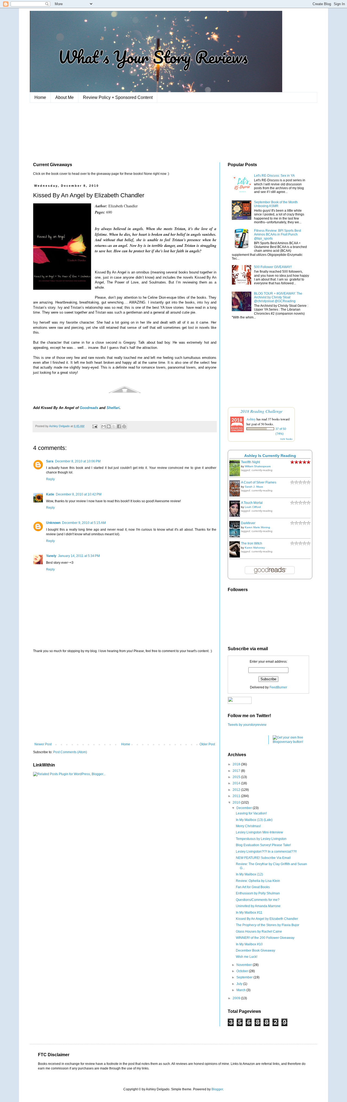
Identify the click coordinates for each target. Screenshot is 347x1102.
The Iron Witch (251, 543)
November (244, 965)
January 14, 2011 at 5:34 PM (79, 556)
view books (286, 439)
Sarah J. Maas (254, 486)
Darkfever (248, 523)
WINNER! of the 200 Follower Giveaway (265, 938)
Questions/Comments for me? (257, 900)
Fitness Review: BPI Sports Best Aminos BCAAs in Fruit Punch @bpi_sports (277, 234)
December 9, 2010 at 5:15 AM (84, 523)
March (241, 990)
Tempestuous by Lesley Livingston (261, 839)
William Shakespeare (258, 466)
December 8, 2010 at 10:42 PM (78, 494)
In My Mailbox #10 (249, 944)
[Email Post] (94, 426)
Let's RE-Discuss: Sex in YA (274, 176)
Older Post (207, 744)
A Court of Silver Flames (258, 482)
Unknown (53, 523)
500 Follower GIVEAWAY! (273, 267)
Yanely (51, 556)
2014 (237, 783)
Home (40, 97)
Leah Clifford (253, 506)
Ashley (251, 419)
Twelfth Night (250, 462)
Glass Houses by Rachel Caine (259, 931)
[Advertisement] (124, 698)
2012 (237, 790)
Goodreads (89, 408)
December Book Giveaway (255, 950)
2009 (237, 998)
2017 (237, 771)
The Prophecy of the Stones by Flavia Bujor (267, 925)
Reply (50, 479)
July (239, 984)
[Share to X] (114, 426)
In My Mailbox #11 (249, 912)
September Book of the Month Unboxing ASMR (276, 204)
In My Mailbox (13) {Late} (254, 820)
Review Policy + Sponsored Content (118, 97)
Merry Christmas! (248, 826)
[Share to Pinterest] (124, 426)
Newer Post (43, 744)
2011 (237, 796)
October (242, 971)
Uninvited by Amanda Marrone (258, 906)
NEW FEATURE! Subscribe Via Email (263, 858)
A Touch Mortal (252, 503)
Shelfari (113, 408)
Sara (49, 461)
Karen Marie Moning (257, 527)
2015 (237, 777)
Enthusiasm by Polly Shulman (258, 893)
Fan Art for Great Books (253, 887)
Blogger (217, 1089)
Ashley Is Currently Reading (270, 455)
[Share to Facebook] (119, 426)
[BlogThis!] (108, 426)
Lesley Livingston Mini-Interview (259, 832)
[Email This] (103, 426)
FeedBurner (278, 687)
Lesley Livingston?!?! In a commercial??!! (266, 851)
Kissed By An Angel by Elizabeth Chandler (267, 919)
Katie (50, 494)
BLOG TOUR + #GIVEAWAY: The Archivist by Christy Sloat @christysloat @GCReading (278, 297)
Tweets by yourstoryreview (247, 725)
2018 (237, 764)
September (244, 977)
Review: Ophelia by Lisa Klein (258, 881)
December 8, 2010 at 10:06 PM (78, 461)
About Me (64, 97)
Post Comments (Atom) (70, 752)
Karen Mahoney (255, 547)
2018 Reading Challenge (261, 411)
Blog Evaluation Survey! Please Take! (263, 845)
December (244, 808)
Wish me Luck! (246, 957)
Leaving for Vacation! (251, 813)
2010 (237, 802)
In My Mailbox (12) (249, 874)
